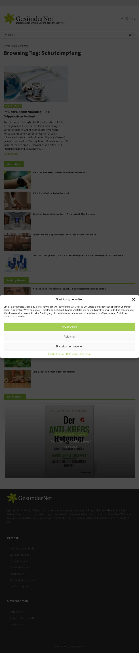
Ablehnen (69, 336)
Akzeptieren (69, 326)
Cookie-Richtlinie (56, 353)
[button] (133, 299)
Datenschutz (72, 353)
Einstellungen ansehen (69, 346)
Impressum (85, 353)
